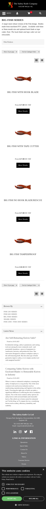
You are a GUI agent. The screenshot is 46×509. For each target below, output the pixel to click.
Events (24, 464)
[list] (42, 60)
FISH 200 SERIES (10, 312)
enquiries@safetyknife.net (25, 426)
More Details (23, 111)
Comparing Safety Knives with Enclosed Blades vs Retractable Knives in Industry (22, 371)
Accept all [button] (11, 499)
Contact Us (23, 449)
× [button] (43, 469)
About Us (24, 453)
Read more (10, 479)
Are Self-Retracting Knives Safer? (20, 338)
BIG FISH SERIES (10, 317)
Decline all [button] (33, 499)
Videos (24, 457)
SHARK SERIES (10, 319)
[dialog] (23, 488)
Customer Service (23, 460)
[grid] (36, 60)
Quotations (23, 442)
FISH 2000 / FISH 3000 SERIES (15, 322)
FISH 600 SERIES (10, 314)
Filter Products (8, 42)
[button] (23, 504)
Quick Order (24, 446)
